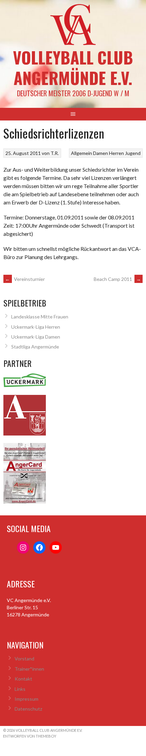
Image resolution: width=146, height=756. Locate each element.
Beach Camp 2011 (117, 279)
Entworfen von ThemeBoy (29, 736)
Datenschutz (28, 709)
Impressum (26, 699)
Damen (100, 153)
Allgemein (81, 153)
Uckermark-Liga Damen (35, 337)
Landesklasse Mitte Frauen (39, 316)
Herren (116, 153)
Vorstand (24, 658)
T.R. (55, 153)
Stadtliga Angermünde (35, 347)
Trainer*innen (29, 669)
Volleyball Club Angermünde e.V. (73, 67)
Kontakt (23, 679)
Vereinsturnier (25, 279)
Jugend (133, 153)
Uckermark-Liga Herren (35, 327)
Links (20, 689)
